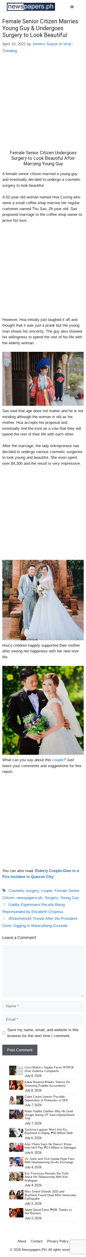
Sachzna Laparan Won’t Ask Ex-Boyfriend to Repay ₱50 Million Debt (49, 1131)
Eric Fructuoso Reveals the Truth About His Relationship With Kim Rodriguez (47, 1177)
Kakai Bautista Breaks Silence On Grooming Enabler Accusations (47, 1083)
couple (58, 760)
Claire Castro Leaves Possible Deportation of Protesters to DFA (46, 1098)
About (21, 1241)
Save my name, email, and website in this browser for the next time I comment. (43, 1033)
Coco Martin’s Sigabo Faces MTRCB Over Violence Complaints (49, 1069)
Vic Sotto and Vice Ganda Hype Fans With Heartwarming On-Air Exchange (50, 1160)
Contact (36, 1241)
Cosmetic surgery (23, 891)
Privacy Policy (58, 1241)
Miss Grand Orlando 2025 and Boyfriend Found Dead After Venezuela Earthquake (50, 1195)
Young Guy (69, 898)
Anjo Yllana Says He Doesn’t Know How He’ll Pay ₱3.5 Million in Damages (50, 1146)
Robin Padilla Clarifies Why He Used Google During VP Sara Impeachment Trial (50, 1115)
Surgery (51, 898)
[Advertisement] (43, 105)
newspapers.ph (29, 898)
